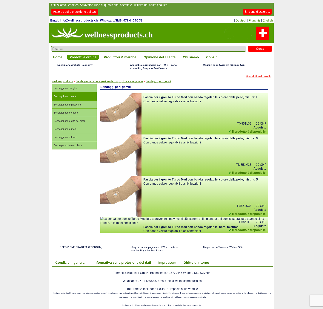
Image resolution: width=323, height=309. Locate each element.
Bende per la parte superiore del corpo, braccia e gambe (109, 81)
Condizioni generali (70, 262)
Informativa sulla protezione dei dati (122, 262)
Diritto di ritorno (196, 262)
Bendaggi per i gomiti (158, 81)
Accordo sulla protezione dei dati (74, 11)
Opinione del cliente (160, 57)
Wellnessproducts (62, 81)
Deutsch (241, 20)
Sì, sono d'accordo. (257, 11)
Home (57, 57)
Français (254, 20)
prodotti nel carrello (258, 76)
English (268, 20)
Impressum (167, 262)
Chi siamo (191, 57)
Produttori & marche (120, 57)
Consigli (212, 57)
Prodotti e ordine (83, 57)
